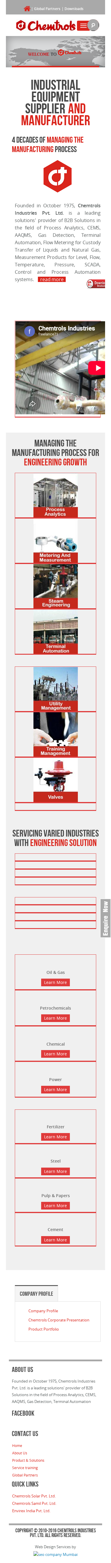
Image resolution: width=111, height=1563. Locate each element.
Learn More (55, 982)
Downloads (74, 8)
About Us (19, 1452)
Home (17, 1445)
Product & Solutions (28, 1460)
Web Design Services (53, 1546)
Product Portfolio (43, 1329)
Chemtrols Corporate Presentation (59, 1320)
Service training (25, 1467)
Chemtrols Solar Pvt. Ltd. (34, 1496)
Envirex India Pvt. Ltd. (31, 1510)
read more (51, 279)
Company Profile (36, 1293)
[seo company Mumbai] (55, 1553)
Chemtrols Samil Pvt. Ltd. (34, 1503)
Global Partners (47, 8)
